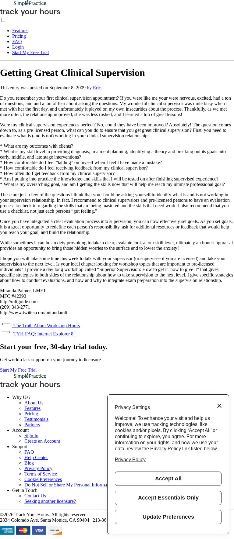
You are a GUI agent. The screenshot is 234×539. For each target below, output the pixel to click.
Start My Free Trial (30, 52)
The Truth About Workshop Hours (46, 325)
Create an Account (42, 441)
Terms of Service (40, 473)
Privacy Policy (38, 468)
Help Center (36, 457)
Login (18, 47)
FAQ (17, 41)
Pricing (19, 36)
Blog (29, 462)
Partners (32, 424)
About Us (33, 402)
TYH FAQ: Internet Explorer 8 (42, 333)
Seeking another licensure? (50, 501)
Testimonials (36, 419)
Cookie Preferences (43, 479)
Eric (97, 87)
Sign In (31, 435)
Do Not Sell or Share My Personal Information (69, 484)
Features (20, 30)
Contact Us (35, 495)
